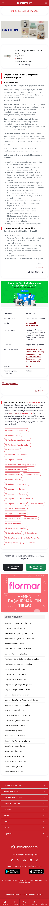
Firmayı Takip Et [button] (11, 384)
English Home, (32, 349)
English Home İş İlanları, (35, 350)
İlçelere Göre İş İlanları (12, 791)
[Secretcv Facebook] (12, 860)
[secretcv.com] (24, 847)
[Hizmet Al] (24, 294)
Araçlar (6, 822)
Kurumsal (7, 809)
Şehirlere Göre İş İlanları (12, 785)
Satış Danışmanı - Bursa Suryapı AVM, (35, 354)
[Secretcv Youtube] (24, 860)
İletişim (6, 816)
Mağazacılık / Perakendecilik (32, 324)
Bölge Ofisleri (8, 834)
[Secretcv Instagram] (37, 860)
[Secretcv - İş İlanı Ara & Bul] (12, 871)
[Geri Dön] (3, 3)
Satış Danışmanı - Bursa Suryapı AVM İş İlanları (35, 358)
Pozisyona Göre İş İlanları (13, 797)
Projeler (6, 828)
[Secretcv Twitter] (18, 860)
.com (24, 2)
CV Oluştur (14, 413)
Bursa (28, 366)
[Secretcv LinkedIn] (31, 860)
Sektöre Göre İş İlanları (12, 803)
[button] (39, 267)
